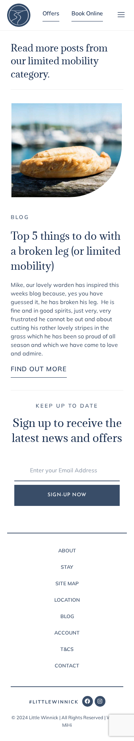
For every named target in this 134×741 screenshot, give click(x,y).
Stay (67, 567)
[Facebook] (87, 701)
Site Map (67, 583)
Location (67, 600)
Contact (67, 665)
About (67, 550)
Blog (20, 217)
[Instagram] (100, 701)
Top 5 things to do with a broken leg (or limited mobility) (66, 251)
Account (67, 633)
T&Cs (67, 649)
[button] (121, 15)
